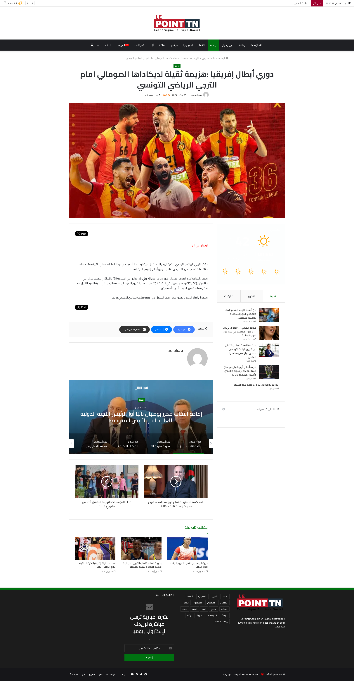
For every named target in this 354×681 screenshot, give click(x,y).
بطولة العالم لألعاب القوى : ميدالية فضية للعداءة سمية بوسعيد (142, 565)
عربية (83, 674)
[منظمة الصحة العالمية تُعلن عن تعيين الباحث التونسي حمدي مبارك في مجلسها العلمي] (269, 350)
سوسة (225, 615)
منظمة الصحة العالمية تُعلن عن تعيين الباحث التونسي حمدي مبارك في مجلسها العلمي (265, 3)
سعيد (184, 609)
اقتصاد (201, 45)
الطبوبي (224, 603)
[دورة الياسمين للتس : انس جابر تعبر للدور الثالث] (187, 548)
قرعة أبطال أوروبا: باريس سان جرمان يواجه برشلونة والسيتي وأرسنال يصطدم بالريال (240, 371)
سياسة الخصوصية (107, 674)
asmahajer (196, 95)
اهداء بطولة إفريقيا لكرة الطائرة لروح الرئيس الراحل (97, 565)
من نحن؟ (123, 674)
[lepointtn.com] (177, 23)
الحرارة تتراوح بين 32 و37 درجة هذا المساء (256, 384)
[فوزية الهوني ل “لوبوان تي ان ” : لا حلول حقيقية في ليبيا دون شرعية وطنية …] (269, 333)
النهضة (224, 609)
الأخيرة (273, 296)
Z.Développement (273, 674)
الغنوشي (211, 603)
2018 (225, 596)
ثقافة (162, 45)
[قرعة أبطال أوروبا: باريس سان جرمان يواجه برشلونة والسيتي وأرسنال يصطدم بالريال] (269, 372)
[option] (141, 417)
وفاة (189, 615)
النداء (186, 603)
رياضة (213, 45)
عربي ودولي (227, 45)
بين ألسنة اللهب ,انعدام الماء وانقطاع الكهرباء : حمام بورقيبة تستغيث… (240, 314)
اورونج (213, 609)
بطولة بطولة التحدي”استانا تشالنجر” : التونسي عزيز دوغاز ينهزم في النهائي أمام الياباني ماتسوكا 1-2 (141, 417)
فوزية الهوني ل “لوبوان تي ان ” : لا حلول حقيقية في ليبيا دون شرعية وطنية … (239, 331)
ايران (204, 609)
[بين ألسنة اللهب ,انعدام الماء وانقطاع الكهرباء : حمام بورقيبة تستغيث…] (269, 315)
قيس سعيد (212, 615)
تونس (194, 609)
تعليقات (228, 296)
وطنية (242, 45)
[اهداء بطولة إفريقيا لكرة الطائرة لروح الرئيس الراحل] (95, 548)
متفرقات (140, 45)
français (74, 674)
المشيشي (198, 603)
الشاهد (190, 596)
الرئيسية (255, 45)
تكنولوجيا (188, 45)
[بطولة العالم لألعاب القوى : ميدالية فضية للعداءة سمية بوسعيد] (141, 548)
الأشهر (251, 296)
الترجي (214, 596)
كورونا (199, 615)
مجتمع (174, 45)
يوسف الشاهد (221, 621)
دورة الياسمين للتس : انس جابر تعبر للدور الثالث (189, 565)
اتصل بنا (91, 674)
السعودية (202, 596)
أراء (152, 45)
